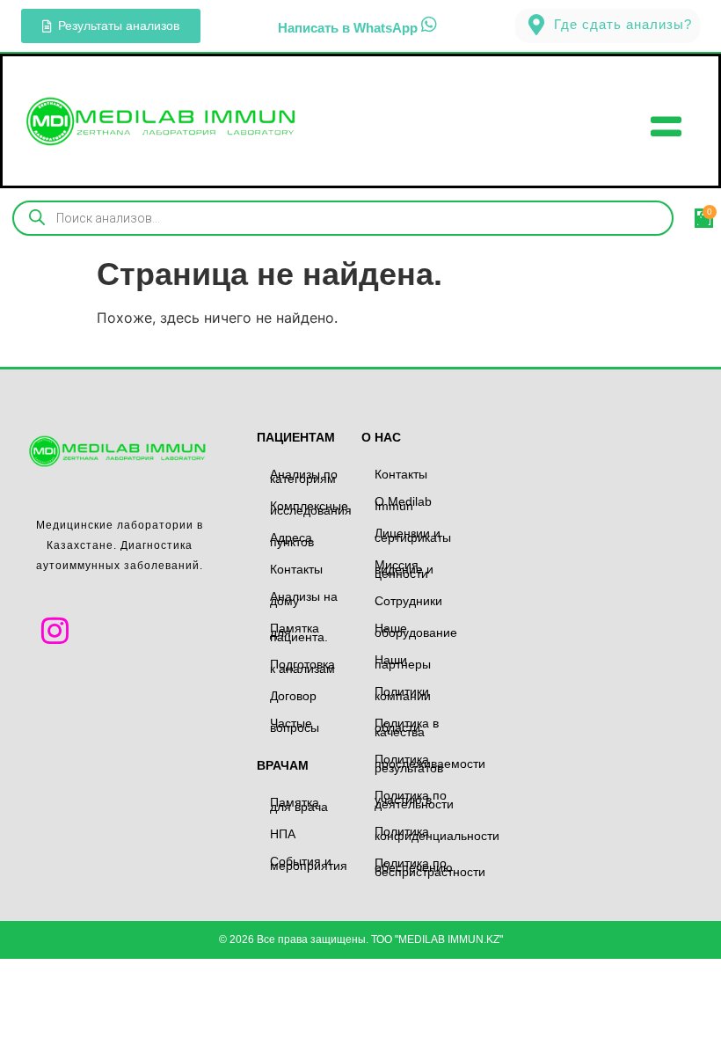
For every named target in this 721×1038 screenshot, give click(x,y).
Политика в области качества (407, 727)
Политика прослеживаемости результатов (418, 763)
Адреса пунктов (292, 539)
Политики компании (403, 693)
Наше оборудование (416, 630)
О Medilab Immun (403, 503)
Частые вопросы (294, 725)
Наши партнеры (403, 662)
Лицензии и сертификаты (413, 535)
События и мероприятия (308, 863)
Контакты (296, 569)
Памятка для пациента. (299, 632)
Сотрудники (408, 601)
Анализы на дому (304, 598)
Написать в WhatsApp (348, 27)
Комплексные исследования (311, 508)
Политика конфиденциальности (418, 833)
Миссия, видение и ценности (404, 569)
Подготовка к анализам (302, 666)
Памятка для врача (299, 804)
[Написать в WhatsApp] (429, 24)
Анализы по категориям (304, 476)
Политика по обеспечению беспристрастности (418, 867)
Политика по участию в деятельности (414, 799)
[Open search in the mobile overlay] (343, 218)
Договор (293, 696)
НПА (282, 834)
